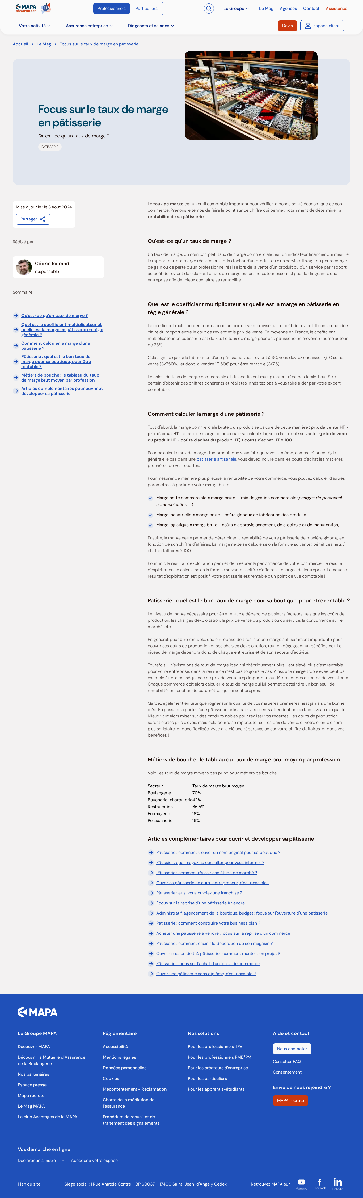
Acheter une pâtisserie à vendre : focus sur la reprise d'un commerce (223, 933)
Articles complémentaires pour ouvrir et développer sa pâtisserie (62, 391)
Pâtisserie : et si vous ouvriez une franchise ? (199, 893)
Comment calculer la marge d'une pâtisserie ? (55, 345)
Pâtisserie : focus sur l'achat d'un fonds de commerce (208, 963)
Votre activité (32, 25)
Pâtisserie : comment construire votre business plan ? (208, 923)
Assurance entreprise (87, 25)
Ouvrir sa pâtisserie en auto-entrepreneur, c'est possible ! (212, 883)
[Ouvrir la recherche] (209, 8)
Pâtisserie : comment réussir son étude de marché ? (206, 872)
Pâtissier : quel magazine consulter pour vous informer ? (210, 862)
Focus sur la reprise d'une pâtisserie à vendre (200, 903)
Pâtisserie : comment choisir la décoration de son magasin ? (214, 943)
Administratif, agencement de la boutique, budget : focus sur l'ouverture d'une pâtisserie (242, 913)
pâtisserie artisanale (216, 459)
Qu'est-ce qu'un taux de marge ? (54, 315)
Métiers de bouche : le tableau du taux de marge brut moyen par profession (60, 377)
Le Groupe (233, 8)
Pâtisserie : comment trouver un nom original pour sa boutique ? (218, 852)
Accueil (20, 44)
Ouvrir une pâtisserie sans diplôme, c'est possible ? (206, 973)
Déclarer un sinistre (37, 1160)
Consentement (287, 1072)
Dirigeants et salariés (148, 25)
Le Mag (44, 44)
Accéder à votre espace (94, 1160)
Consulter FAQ (287, 1061)
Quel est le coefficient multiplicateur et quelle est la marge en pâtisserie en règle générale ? (62, 329)
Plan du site (29, 1184)
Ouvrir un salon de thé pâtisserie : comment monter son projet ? (218, 953)
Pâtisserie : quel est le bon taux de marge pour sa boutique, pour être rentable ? (56, 361)
